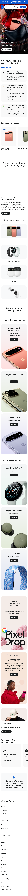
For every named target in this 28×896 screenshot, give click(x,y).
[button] (11, 7)
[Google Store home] (6, 7)
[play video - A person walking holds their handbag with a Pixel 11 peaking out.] (25, 50)
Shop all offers (18, 2)
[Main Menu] (2, 7)
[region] (14, 142)
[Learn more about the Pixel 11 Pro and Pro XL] (8, 142)
